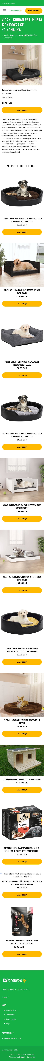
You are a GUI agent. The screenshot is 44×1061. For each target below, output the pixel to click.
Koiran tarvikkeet (19, 90)
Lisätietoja (22, 110)
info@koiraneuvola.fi (8, 3)
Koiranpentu (11, 1019)
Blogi (8, 1023)
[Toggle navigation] (4, 10)
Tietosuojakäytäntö (17, 1057)
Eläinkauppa (33, 11)
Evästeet (30, 1054)
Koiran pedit (32, 90)
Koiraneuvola (11, 1010)
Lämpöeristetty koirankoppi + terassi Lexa (22, 779)
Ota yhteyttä (21, 1054)
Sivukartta (31, 1057)
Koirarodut (10, 1015)
